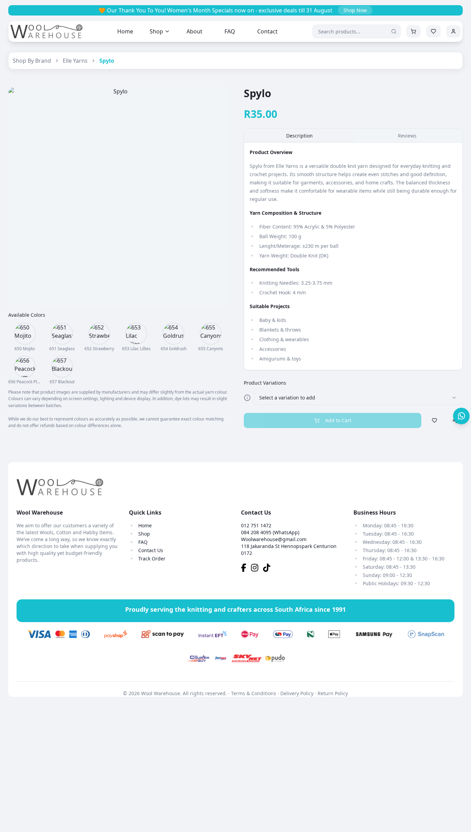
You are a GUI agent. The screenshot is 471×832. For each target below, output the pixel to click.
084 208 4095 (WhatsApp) (270, 532)
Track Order (152, 558)
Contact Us (150, 550)
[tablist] (353, 136)
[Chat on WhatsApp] (461, 416)
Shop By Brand (32, 60)
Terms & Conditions (253, 693)
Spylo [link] (106, 60)
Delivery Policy (296, 693)
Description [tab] (299, 135)
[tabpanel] (353, 256)
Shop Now (355, 10)
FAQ (229, 31)
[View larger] (25, 333)
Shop (156, 31)
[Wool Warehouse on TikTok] (268, 569)
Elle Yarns (75, 60)
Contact (267, 31)
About (194, 31)
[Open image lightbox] (117, 196)
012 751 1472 (256, 525)
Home (125, 31)
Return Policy (333, 693)
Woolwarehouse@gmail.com (274, 539)
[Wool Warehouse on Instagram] (257, 569)
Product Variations (265, 382)
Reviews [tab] (407, 135)
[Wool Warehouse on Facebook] (246, 569)
